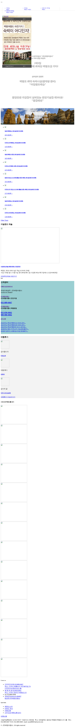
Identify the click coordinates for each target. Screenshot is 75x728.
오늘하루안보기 (9, 66)
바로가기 (37, 70)
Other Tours (4, 220)
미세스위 (3, 355)
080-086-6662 (6, 315)
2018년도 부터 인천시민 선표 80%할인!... (15, 329)
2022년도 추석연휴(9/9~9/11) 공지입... (13, 327)
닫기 (24, 66)
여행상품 (8, 710)
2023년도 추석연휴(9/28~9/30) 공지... (13, 325)
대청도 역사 (9, 708)
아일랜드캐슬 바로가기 (9, 276)
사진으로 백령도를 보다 (13, 713)
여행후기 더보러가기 (8, 397)
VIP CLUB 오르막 (6, 393)
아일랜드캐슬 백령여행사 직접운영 (10, 266)
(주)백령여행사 (5, 296)
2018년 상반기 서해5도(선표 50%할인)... (14, 331)
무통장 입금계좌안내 (6, 286)
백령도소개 (8, 706)
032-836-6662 (6, 312)
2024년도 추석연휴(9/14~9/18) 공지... (13, 323)
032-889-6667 (6, 302)
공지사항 (3, 319)
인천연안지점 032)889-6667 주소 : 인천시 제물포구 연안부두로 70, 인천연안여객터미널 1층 (18, 686)
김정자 (3, 374)
